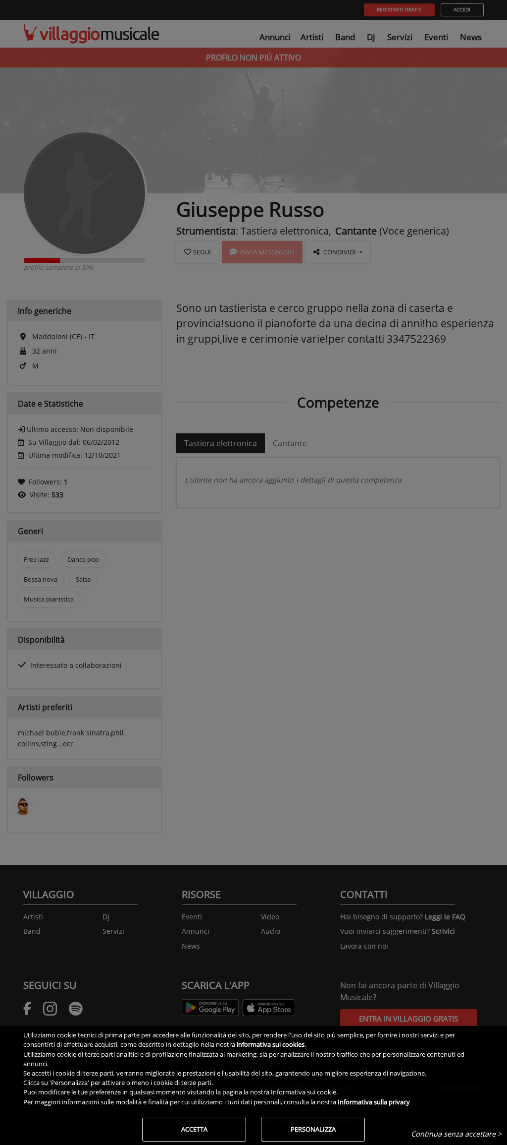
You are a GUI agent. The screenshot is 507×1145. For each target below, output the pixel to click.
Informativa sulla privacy (374, 1101)
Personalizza (313, 1129)
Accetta (194, 1129)
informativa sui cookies (270, 1044)
